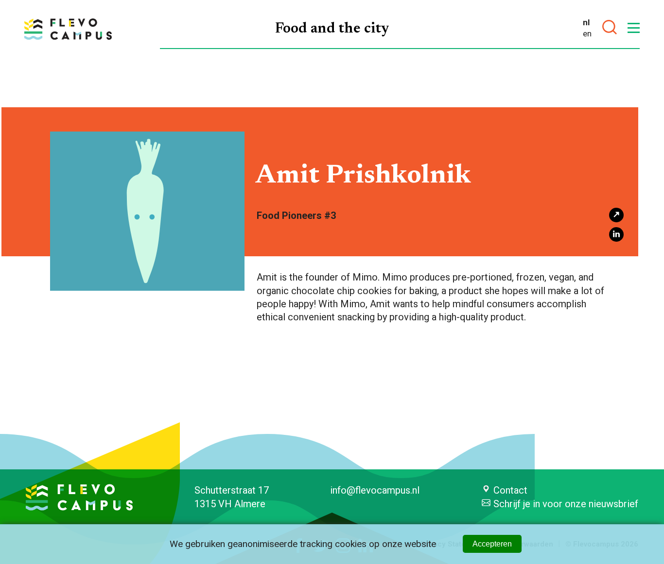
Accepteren (492, 544)
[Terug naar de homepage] (68, 29)
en (587, 33)
